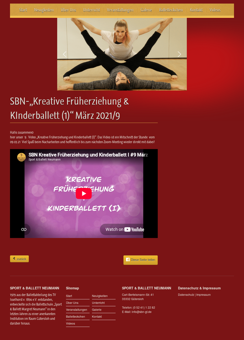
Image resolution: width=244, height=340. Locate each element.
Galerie (146, 10)
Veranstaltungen (120, 10)
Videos (215, 10)
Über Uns (68, 10)
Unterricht (91, 10)
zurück (21, 259)
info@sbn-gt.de (142, 312)
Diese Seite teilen (143, 259)
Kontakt (196, 10)
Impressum (203, 294)
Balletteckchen (171, 10)
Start (23, 10)
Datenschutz (186, 294)
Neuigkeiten (44, 10)
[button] (64, 54)
